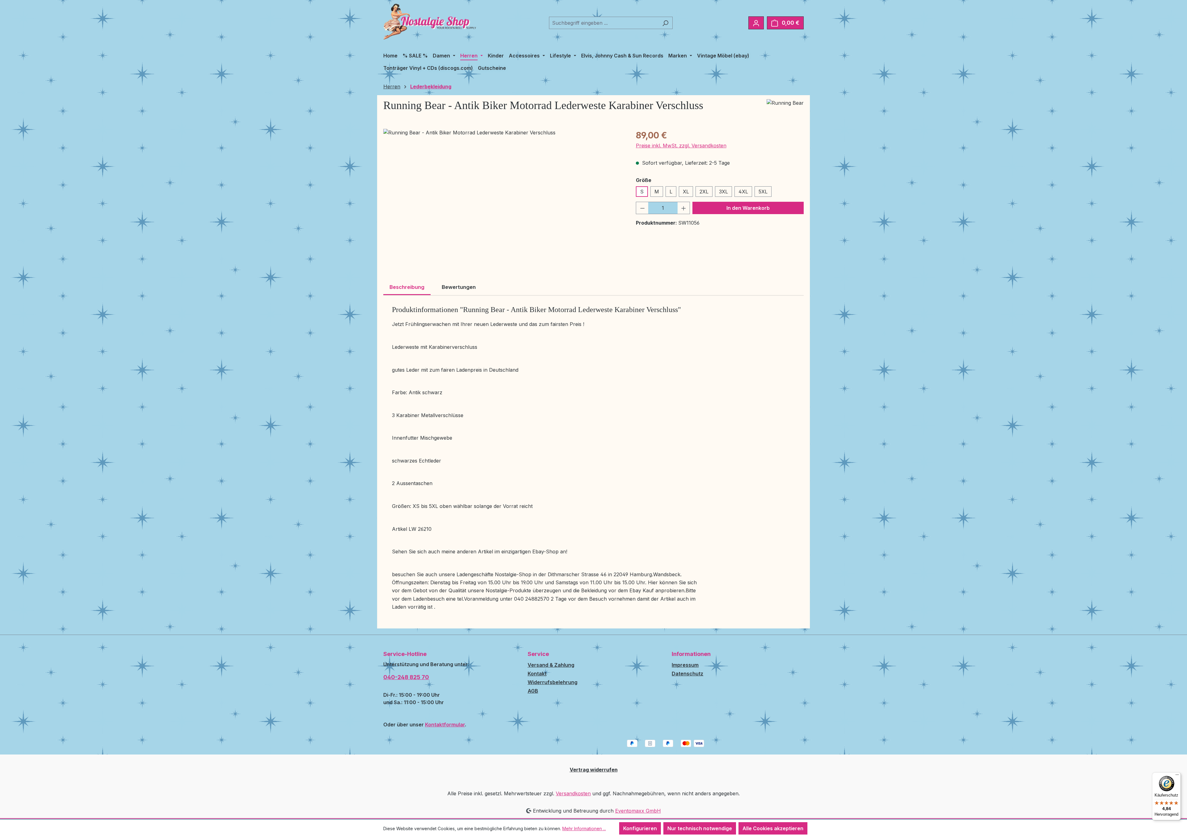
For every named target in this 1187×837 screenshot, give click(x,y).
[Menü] (1177, 776)
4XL (743, 191)
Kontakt (537, 673)
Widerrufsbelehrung (552, 682)
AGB (533, 691)
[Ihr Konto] (756, 23)
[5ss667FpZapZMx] (503, 195)
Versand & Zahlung (551, 665)
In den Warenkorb (748, 208)
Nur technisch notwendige (699, 828)
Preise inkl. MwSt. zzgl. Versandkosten (681, 145)
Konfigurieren (640, 828)
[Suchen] (665, 23)
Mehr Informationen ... (584, 828)
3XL (723, 191)
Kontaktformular (445, 724)
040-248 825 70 (406, 677)
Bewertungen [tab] (459, 287)
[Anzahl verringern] (642, 208)
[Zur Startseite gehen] (429, 22)
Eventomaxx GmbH (638, 811)
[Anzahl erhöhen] (683, 208)
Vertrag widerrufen (594, 770)
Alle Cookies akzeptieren (772, 828)
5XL (763, 191)
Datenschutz (687, 673)
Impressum (685, 665)
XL (686, 191)
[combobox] (603, 23)
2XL (704, 191)
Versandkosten (573, 793)
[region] (503, 195)
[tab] (407, 287)
